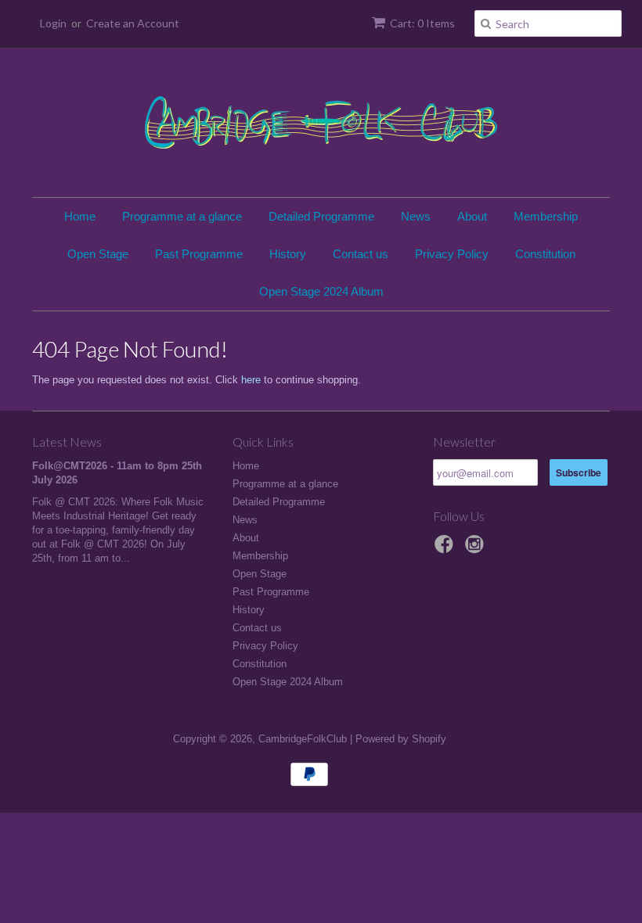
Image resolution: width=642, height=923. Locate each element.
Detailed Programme (321, 216)
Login (53, 23)
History (287, 253)
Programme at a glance (182, 216)
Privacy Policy (452, 253)
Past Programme (199, 253)
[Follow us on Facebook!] (446, 549)
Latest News (67, 441)
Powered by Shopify (400, 739)
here (251, 380)
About (472, 216)
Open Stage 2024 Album (321, 291)
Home (80, 216)
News (416, 216)
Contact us (360, 253)
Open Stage (97, 253)
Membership (546, 216)
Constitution (545, 253)
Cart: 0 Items (422, 23)
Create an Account (132, 23)
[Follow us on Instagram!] (477, 549)
